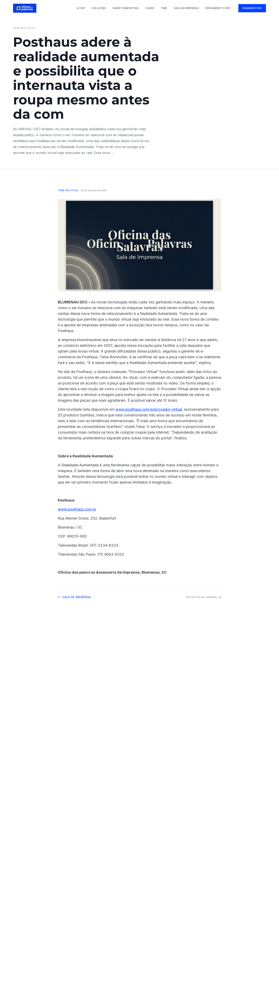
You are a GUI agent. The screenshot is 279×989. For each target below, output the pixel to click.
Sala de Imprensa (186, 8)
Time (164, 8)
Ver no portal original (202, 597)
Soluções (99, 8)
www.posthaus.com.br (77, 509)
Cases (149, 8)
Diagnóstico (252, 8)
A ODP (81, 8)
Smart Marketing (126, 8)
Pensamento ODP (217, 8)
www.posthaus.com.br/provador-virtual (148, 409)
